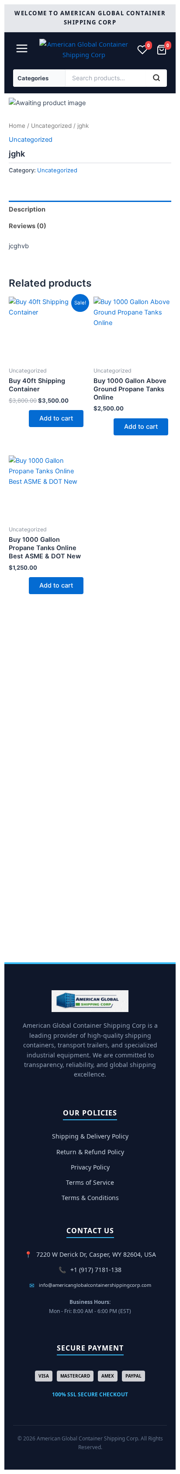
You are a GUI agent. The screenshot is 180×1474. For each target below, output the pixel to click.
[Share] (132, 9)
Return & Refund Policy (90, 1152)
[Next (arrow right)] (164, 821)
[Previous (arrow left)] (15, 821)
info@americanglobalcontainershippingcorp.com (95, 1285)
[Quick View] (24, 418)
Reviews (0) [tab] (27, 226)
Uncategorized (51, 125)
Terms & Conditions (90, 1198)
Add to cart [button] (56, 418)
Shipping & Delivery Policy (90, 1136)
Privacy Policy (90, 1167)
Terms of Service (90, 1182)
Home (17, 125)
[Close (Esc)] (151, 9)
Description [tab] (27, 209)
